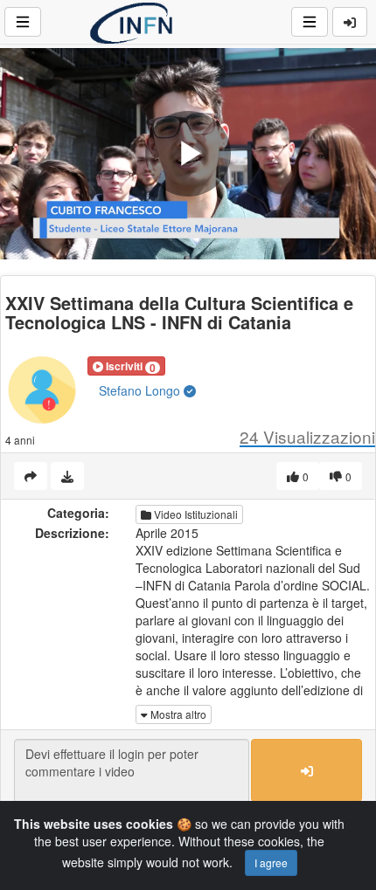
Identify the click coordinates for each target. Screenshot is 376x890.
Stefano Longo (141, 390)
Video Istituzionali (194, 514)
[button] (126, 366)
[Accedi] (349, 22)
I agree (271, 862)
